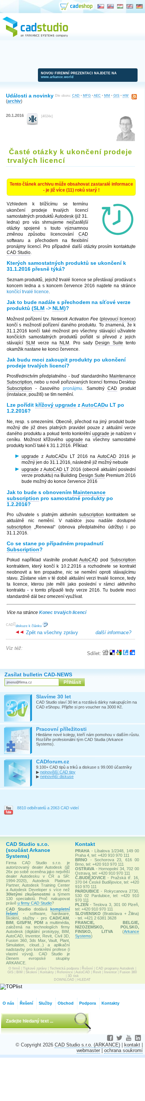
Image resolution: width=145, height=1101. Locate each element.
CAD (76, 95)
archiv (14, 101)
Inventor (110, 972)
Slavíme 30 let (53, 697)
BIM (19, 972)
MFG (87, 95)
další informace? (113, 632)
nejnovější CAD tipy (57, 772)
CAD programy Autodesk (115, 968)
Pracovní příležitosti (61, 729)
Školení (31, 972)
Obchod (66, 1003)
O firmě (14, 968)
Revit (97, 972)
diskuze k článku (29, 626)
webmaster (88, 1050)
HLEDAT (84, 979)
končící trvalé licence (28, 291)
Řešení (87, 968)
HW (126, 95)
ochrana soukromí (123, 1050)
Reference (65, 972)
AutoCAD (82, 972)
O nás (8, 1003)
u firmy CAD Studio (34, 903)
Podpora (87, 1003)
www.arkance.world (57, 77)
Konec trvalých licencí (62, 612)
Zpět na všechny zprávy (51, 632)
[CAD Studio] (35, 36)
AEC (97, 95)
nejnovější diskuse (57, 776)
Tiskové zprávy (35, 968)
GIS (116, 95)
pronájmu (72, 388)
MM (107, 95)
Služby (45, 1003)
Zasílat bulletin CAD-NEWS (38, 674)
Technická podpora (64, 968)
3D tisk (73, 976)
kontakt (132, 1045)
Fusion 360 (128, 972)
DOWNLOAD (64, 979)
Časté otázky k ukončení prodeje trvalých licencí (69, 156)
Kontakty (47, 972)
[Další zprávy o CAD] (32, 123)
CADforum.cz (52, 762)
